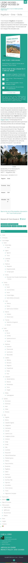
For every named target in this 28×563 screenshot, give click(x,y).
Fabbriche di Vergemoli (12, 322)
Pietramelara (10, 384)
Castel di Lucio (8, 433)
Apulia (6, 330)
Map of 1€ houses (6, 502)
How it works (5, 497)
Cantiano (9, 314)
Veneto (7, 275)
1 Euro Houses (4, 224)
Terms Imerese (9, 488)
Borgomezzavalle (11, 269)
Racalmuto (7, 466)
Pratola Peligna (10, 295)
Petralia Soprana (9, 458)
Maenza (9, 303)
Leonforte (7, 450)
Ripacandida (10, 354)
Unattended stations (6, 541)
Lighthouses (7, 510)
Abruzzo (7, 284)
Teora (8, 387)
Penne (8, 292)
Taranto (9, 341)
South (5, 328)
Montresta (7, 403)
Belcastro (9, 363)
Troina (6, 490)
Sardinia (6, 398)
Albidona (9, 360)
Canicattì (7, 431)
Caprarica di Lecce (11, 338)
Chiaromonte (10, 349)
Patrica (8, 306)
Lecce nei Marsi (10, 290)
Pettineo (7, 461)
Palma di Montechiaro (10, 455)
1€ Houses (14, 226)
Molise (6, 393)
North (5, 243)
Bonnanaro (8, 401)
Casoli (8, 287)
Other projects (5, 505)
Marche (7, 312)
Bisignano (9, 365)
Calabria (7, 358)
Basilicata (7, 344)
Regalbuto (20, 226)
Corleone (7, 439)
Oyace (8, 247)
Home (3, 235)
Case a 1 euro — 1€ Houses (17, 557)
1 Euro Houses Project (6, 226)
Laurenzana (10, 352)
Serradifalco (8, 485)
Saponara (7, 482)
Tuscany (7, 320)
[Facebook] (14, 560)
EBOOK (4, 499)
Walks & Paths (7, 507)
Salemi (6, 471)
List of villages (5, 240)
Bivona (6, 420)
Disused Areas (7, 513)
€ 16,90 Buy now (11, 92)
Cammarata (8, 428)
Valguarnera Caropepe (10, 493)
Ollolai (6, 409)
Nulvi (6, 406)
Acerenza (9, 346)
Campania (7, 376)
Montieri (9, 325)
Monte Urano (10, 317)
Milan (8, 261)
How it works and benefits (11, 539)
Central (5, 282)
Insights (4, 521)
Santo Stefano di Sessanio (13, 298)
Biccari (8, 333)
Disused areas (5, 542)
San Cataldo (8, 477)
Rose (8, 373)
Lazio (6, 301)
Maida (8, 371)
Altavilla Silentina (10, 379)
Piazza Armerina (9, 463)
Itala (6, 447)
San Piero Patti (8, 480)
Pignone (9, 253)
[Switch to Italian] (14, 526)
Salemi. (7, 120)
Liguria (6, 250)
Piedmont (7, 264)
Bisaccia (9, 382)
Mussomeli (7, 452)
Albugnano (9, 266)
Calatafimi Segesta (9, 422)
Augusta (7, 417)
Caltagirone (8, 425)
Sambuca (7, 474)
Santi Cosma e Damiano (12, 308)
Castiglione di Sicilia (9, 436)
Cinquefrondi (10, 368)
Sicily (24, 219)
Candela (9, 335)
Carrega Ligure (10, 271)
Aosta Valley (8, 245)
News (3, 518)
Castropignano (10, 395)
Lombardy (7, 258)
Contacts (4, 524)
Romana (7, 412)
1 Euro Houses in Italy (13, 224)
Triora (8, 255)
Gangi (2, 120)
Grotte (6, 444)
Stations (6, 515)
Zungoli (8, 390)
